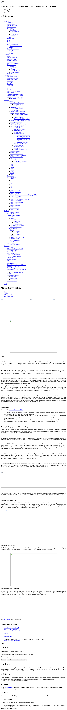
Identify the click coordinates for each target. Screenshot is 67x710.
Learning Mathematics (16, 200)
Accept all (9, 659)
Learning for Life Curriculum (18, 155)
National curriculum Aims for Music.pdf (14, 630)
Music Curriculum (15, 151)
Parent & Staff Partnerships (17, 225)
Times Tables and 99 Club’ (21, 149)
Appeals (12, 35)
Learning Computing (15, 192)
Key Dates (13, 30)
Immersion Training (15, 256)
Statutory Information (12, 44)
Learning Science (14, 209)
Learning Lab (13, 278)
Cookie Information (9, 635)
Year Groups (10, 164)
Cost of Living (11, 268)
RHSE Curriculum (15, 158)
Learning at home (11, 177)
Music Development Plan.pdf (11, 628)
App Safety (13, 68)
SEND (9, 37)
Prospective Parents (12, 76)
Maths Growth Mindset (20, 143)
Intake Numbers (14, 31)
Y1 (11, 180)
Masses (12, 235)
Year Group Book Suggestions (21, 119)
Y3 (11, 183)
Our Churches (10, 241)
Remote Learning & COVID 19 (15, 97)
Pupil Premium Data (15, 270)
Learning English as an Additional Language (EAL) (23, 195)
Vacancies (9, 73)
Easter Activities (14, 189)
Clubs (8, 56)
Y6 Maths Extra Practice (23, 142)
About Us (6, 21)
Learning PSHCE (15, 205)
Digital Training (14, 72)
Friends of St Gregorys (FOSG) (15, 249)
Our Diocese (10, 243)
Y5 (11, 186)
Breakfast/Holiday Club (13, 60)
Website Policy (8, 636)
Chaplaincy (13, 218)
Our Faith (6, 211)
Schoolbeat (10, 247)
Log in (7, 12)
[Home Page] (1, 3)
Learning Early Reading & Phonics (19, 199)
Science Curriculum (15, 160)
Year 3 (12, 170)
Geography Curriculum (16, 122)
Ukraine (9, 273)
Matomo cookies (9, 687)
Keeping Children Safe (13, 266)
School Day (10, 81)
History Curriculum (15, 123)
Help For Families (8, 257)
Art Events (16, 105)
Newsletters (10, 85)
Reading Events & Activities (21, 114)
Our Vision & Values (12, 214)
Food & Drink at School (13, 91)
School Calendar (11, 87)
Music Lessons (11, 62)
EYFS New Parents (12, 79)
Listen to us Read (18, 117)
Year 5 (12, 173)
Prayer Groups (17, 234)
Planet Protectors (11, 65)
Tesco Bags (13, 276)
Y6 (11, 187)
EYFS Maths (17, 127)
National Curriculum (15, 162)
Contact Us (10, 22)
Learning (6, 100)
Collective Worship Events (17, 237)
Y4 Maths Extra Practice (23, 139)
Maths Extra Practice (19, 133)
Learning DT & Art (15, 190)
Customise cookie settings (20, 659)
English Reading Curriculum (17, 113)
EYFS (12, 165)
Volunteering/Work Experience (15, 94)
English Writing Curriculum (17, 111)
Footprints (13, 279)
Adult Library (10, 92)
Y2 (11, 181)
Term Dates (10, 84)
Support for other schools (13, 254)
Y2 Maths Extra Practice (23, 136)
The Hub (9, 260)
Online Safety (10, 66)
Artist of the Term (18, 104)
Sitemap (6, 633)
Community (7, 246)
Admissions (10, 28)
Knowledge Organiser (19, 129)
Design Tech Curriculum (16, 108)
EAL (8, 40)
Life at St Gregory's (12, 57)
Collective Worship (12, 228)
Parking (9, 88)
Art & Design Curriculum (17, 103)
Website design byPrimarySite (12, 640)
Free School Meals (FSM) (17, 272)
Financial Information (16, 46)
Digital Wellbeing (15, 70)
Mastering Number (18, 146)
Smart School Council (13, 63)
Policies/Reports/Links (13, 49)
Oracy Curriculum (15, 152)
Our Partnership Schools (13, 244)
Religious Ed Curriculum (16, 157)
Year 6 (12, 174)
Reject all (3, 659)
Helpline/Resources (12, 281)
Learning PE (13, 203)
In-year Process (14, 32)
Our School (7, 54)
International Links (12, 253)
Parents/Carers (7, 75)
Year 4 (12, 171)
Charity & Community (16, 227)
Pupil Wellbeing (11, 263)
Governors (10, 50)
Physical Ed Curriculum (16, 154)
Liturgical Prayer (14, 238)
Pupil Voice (17, 233)
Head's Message (11, 24)
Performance (10, 176)
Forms (8, 43)
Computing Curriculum (16, 107)
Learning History (14, 197)
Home (5, 19)
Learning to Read (14, 208)
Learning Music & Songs (16, 202)
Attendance (10, 89)
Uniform (9, 82)
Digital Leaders (14, 69)
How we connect (11, 27)
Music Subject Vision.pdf (10, 629)
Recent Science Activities (20, 161)
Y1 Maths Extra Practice (23, 135)
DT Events (16, 110)
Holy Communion (15, 240)
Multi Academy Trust (12, 78)
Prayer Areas (17, 231)
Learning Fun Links (15, 196)
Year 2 (12, 168)
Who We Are (17, 219)
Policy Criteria (14, 34)
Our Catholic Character (13, 212)
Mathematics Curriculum (16, 126)
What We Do (17, 221)
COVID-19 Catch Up (16, 98)
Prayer (12, 230)
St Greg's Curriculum (12, 101)
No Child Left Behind (13, 275)
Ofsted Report (10, 47)
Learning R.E (13, 206)
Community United (12, 250)
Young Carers (10, 38)
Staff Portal (10, 53)
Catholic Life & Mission (13, 215)
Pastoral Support (11, 259)
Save (15, 708)
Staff (8, 41)
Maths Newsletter (18, 145)
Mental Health (11, 262)
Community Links (12, 251)
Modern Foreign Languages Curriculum (20, 124)
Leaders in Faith (18, 224)
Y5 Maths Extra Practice (23, 141)
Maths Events (17, 132)
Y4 (11, 184)
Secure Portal (10, 51)
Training (16, 222)
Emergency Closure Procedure (15, 95)
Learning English (14, 193)
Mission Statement (12, 25)
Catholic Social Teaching (16, 216)
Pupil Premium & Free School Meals (16, 269)
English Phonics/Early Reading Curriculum (21, 120)
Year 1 (12, 167)
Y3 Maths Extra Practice (23, 138)
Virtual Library (17, 116)
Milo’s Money (17, 148)
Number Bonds (18, 130)
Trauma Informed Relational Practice (16, 265)
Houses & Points (11, 59)
